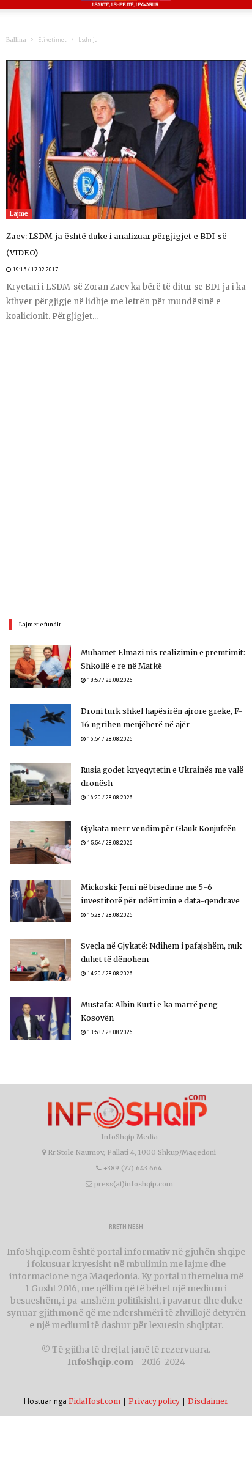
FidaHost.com (94, 1384)
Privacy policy (154, 1384)
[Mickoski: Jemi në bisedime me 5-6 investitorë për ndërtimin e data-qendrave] (40, 885)
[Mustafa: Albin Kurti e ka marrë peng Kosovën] (40, 1002)
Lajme (19, 214)
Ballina (16, 39)
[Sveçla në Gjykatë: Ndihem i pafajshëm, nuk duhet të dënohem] (40, 943)
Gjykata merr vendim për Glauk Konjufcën (157, 812)
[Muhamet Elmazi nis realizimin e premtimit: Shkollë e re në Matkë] (40, 650)
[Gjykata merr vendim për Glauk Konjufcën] (40, 826)
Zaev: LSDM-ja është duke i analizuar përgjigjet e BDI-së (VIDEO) (125, 236)
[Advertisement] (126, 453)
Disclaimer (208, 1384)
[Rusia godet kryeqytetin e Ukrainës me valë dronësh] (40, 767)
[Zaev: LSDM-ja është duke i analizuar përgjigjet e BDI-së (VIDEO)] (126, 139)
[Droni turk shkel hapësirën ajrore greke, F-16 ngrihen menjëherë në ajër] (40, 709)
